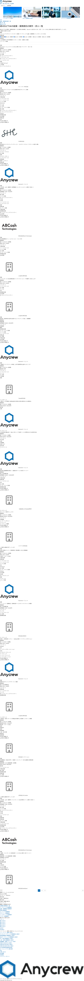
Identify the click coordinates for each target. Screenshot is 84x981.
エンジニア (3, 34)
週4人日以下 (2, 925)
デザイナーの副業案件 (5, 913)
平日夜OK (2, 929)
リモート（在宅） (18, 39)
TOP (1, 19)
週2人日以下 (2, 922)
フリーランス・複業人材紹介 (6, 932)
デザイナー (9, 34)
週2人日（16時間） (18, 36)
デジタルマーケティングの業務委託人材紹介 (10, 934)
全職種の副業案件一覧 (5, 905)
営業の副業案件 (3, 910)
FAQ (1, 950)
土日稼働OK (3, 39)
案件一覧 (2, 3)
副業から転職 (25, 39)
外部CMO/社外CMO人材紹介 (6, 944)
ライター (14, 34)
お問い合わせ (3, 952)
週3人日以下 (2, 923)
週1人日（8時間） (10, 36)
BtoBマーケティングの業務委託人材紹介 (9, 937)
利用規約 (2, 955)
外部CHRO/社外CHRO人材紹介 (6, 946)
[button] (1, 890)
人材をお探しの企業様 (9, 3)
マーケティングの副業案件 (6, 907)
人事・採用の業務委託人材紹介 (7, 940)
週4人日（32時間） (37, 36)
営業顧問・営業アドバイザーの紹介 (8, 941)
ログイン (3, 5)
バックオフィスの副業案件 (6, 914)
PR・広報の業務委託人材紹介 (6, 938)
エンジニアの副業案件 (5, 911)
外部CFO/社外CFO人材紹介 (6, 943)
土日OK (1, 928)
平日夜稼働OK (10, 39)
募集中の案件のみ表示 (6, 31)
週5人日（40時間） (46, 36)
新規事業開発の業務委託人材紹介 (7, 935)
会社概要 (2, 953)
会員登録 (9, 5)
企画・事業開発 (30, 34)
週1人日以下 (2, 920)
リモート (2, 919)
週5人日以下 (2, 926)
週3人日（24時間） (28, 36)
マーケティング (23, 34)
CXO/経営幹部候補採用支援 (6, 947)
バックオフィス (38, 34)
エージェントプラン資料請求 (6, 949)
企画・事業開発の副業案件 (6, 908)
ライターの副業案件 (4, 916)
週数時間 (3, 36)
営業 (18, 34)
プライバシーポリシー (5, 956)
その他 (44, 34)
